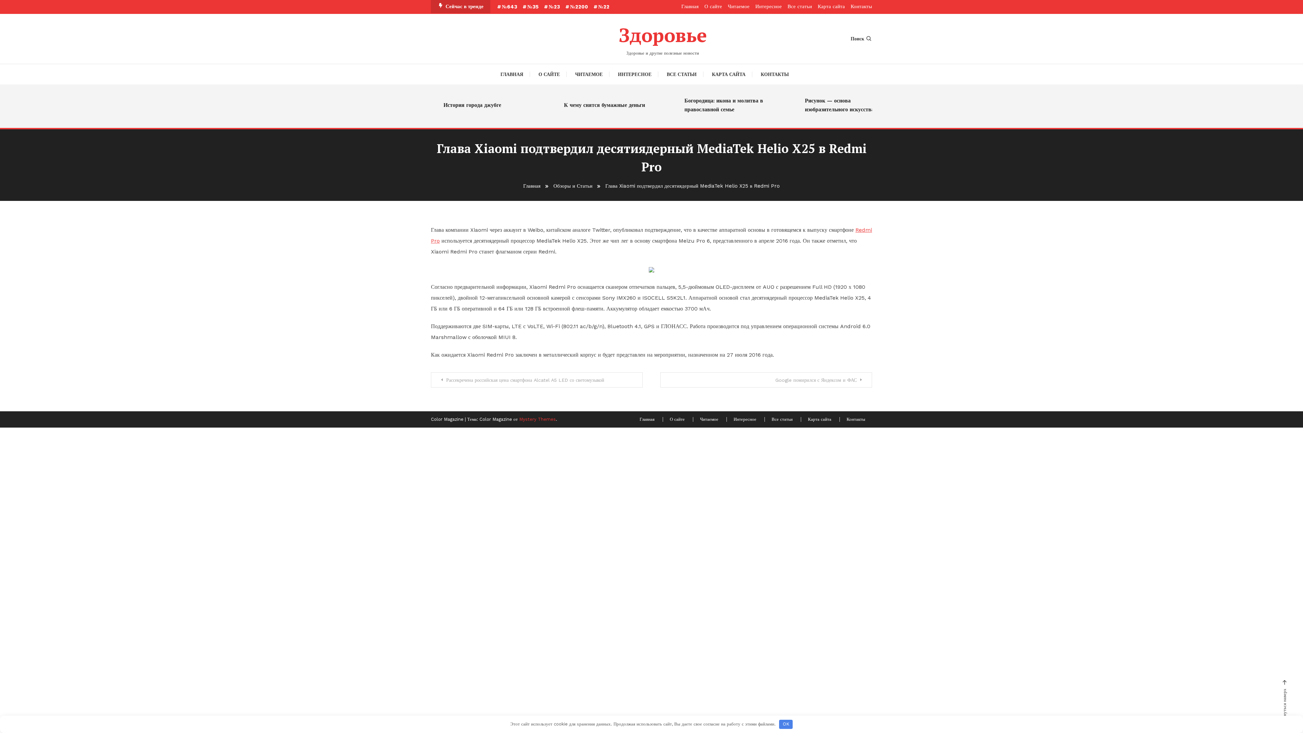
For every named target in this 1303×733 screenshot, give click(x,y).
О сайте (713, 6)
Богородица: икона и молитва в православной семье (710, 105)
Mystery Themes (537, 419)
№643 (509, 7)
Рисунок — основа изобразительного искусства (826, 105)
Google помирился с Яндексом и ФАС (816, 380)
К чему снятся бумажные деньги (591, 105)
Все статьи (800, 6)
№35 (533, 7)
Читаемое (739, 6)
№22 (603, 7)
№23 (554, 7)
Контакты (861, 6)
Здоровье (663, 35)
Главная (690, 6)
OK (786, 724)
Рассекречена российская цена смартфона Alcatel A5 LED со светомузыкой (525, 380)
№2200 (579, 7)
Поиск (857, 38)
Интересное (768, 6)
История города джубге (459, 105)
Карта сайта (831, 6)
